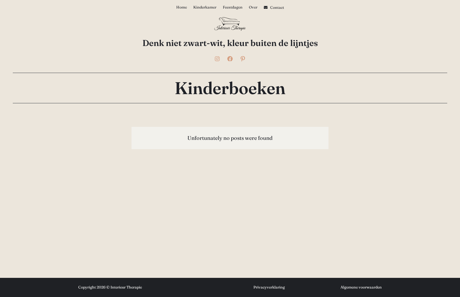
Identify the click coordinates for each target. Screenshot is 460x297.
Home (181, 7)
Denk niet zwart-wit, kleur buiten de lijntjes (230, 43)
